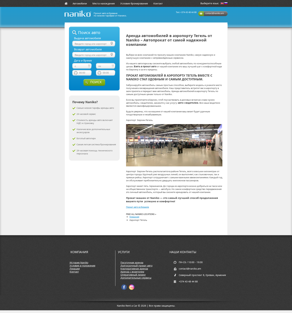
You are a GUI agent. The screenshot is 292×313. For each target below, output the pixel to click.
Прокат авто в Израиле (137, 207)
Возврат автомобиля (88, 49)
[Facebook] (124, 289)
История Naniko (79, 262)
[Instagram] (131, 289)
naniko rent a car (72, 16)
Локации (75, 268)
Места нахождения (103, 3)
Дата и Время (83, 60)
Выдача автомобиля (87, 38)
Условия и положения (82, 265)
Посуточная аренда (131, 262)
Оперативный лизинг (133, 274)
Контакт (158, 3)
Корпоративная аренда (134, 268)
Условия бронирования (134, 3)
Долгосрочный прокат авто (136, 265)
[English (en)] (222, 3)
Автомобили (80, 3)
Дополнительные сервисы (135, 277)
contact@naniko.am (214, 13)
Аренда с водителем (132, 271)
